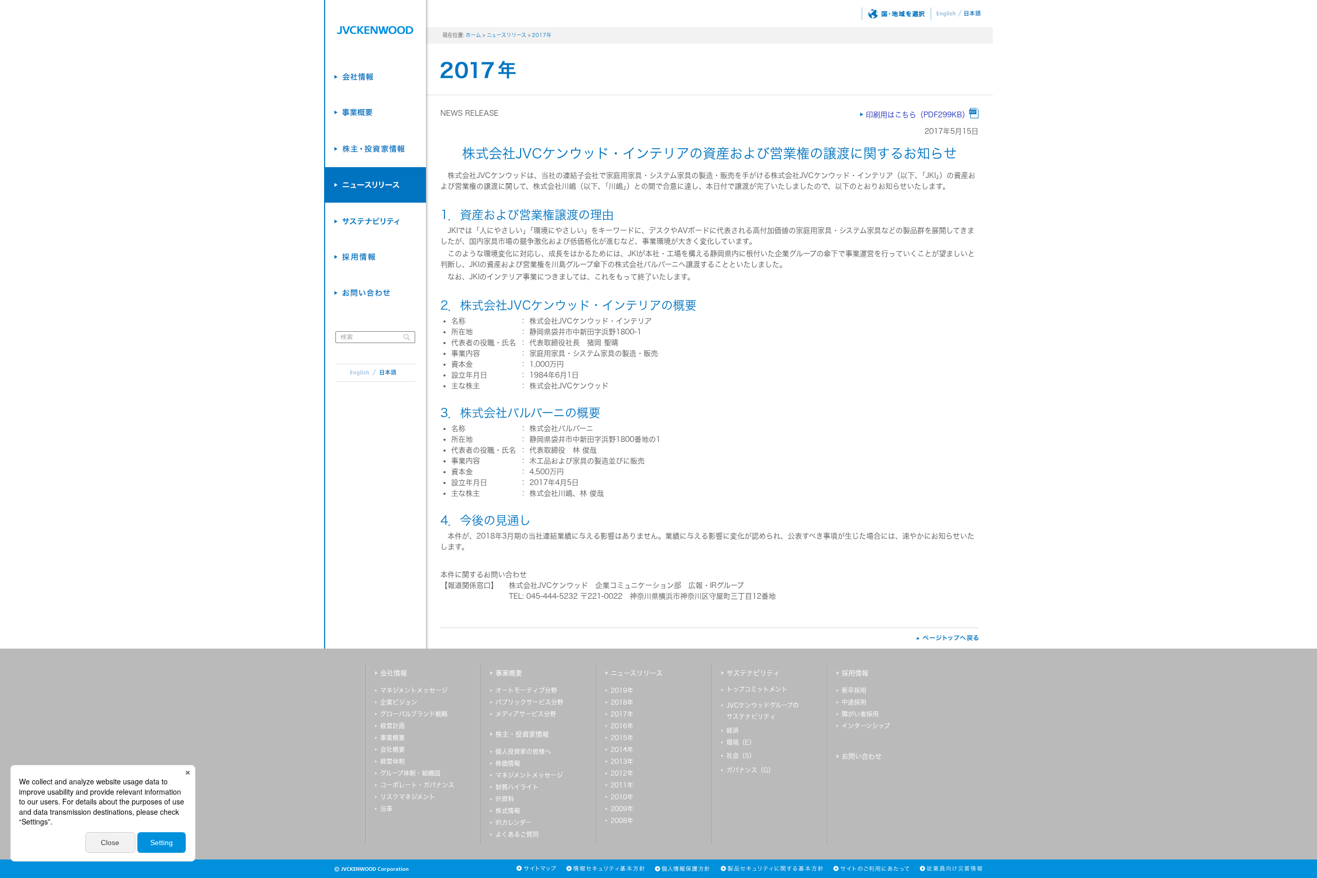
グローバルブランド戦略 (414, 714)
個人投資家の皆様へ (523, 751)
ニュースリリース (506, 35)
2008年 (622, 820)
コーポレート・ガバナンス (417, 785)
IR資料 (504, 799)
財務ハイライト (517, 787)
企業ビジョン (398, 702)
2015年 (622, 737)
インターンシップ (866, 726)
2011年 (622, 785)
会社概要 (392, 749)
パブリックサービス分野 (529, 702)
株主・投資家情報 (522, 734)
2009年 (622, 808)
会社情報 (393, 673)
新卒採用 (854, 690)
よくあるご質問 (517, 834)
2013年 (622, 761)
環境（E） (740, 742)
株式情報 (507, 811)
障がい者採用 (860, 714)
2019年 (622, 690)
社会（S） (740, 755)
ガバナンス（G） (750, 770)
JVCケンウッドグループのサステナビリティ (762, 711)
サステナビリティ (753, 673)
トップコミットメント (757, 689)
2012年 (622, 773)
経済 (732, 730)
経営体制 (392, 761)
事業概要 (392, 737)
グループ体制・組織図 (410, 773)
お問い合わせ (862, 756)
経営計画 (392, 726)
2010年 (622, 797)
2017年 (541, 35)
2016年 (622, 726)
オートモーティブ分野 (526, 690)
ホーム (473, 35)
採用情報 (855, 673)
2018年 (622, 702)
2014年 (622, 749)
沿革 (386, 808)
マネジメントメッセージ (414, 690)
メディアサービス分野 (525, 714)
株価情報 (507, 763)
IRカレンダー (513, 822)
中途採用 (854, 702)
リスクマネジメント (407, 797)
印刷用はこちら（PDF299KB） (917, 114)
